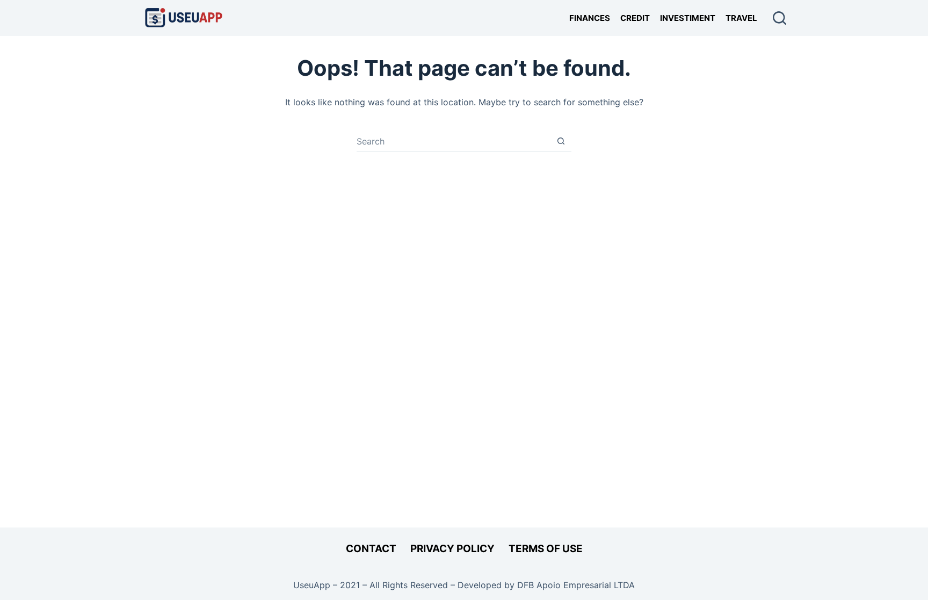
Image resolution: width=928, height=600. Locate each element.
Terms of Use (546, 549)
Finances (589, 18)
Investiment (687, 18)
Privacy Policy (452, 549)
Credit (635, 18)
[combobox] (453, 141)
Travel (741, 18)
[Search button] (560, 141)
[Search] (779, 18)
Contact (371, 549)
